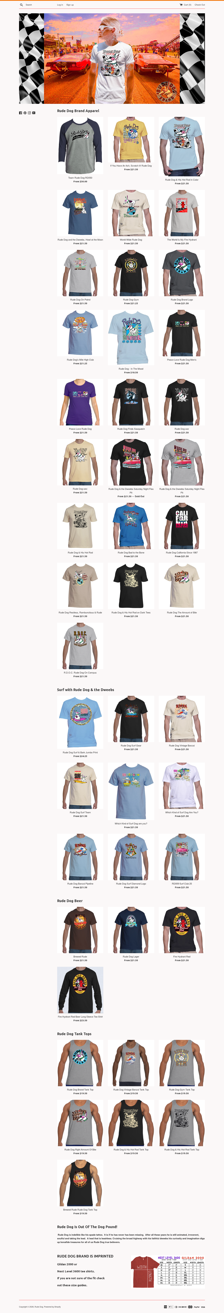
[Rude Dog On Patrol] (80, 273)
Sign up (70, 4)
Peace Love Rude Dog (80, 428)
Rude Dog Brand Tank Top (80, 1089)
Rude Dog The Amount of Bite (182, 612)
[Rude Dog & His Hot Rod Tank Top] (131, 1123)
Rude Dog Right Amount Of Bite (80, 1149)
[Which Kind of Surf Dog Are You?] (182, 786)
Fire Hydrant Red (181, 956)
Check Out (200, 4)
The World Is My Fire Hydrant (182, 239)
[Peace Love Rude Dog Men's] (182, 333)
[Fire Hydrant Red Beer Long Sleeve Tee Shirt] (80, 990)
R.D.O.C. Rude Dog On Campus (80, 672)
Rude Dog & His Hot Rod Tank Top (131, 1149)
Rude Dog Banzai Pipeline (80, 883)
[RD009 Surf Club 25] (182, 857)
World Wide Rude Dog (131, 239)
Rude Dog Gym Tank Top (182, 1089)
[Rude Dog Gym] (131, 273)
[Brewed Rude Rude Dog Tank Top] (80, 1183)
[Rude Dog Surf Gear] (131, 719)
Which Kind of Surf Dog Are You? (181, 812)
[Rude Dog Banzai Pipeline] (80, 857)
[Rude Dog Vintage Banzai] (182, 719)
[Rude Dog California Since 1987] (182, 526)
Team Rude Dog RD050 (80, 177)
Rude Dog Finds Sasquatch (131, 428)
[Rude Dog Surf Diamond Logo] (131, 857)
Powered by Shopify (52, 1306)
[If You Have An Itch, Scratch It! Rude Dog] (131, 139)
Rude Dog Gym (131, 299)
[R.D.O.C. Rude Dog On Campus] (80, 646)
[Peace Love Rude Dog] (80, 402)
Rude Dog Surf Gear (131, 745)
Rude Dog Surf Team (80, 812)
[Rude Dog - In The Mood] (131, 337)
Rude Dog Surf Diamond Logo (131, 883)
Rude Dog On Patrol (80, 299)
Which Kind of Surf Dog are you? (131, 823)
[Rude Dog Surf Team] (80, 786)
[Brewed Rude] (80, 930)
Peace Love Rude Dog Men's (181, 359)
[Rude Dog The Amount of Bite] (182, 586)
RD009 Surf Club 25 (182, 883)
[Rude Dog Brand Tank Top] (80, 1063)
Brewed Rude (80, 956)
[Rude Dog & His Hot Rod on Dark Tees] (131, 586)
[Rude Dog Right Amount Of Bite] (80, 1123)
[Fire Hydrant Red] (182, 930)
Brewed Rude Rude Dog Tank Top (80, 1209)
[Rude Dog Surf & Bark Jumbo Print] (80, 722)
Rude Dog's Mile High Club (80, 359)
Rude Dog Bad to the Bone (131, 552)
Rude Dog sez (182, 428)
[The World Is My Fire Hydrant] (182, 213)
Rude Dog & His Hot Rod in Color (181, 179)
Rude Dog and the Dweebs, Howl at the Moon (80, 239)
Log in (60, 4)
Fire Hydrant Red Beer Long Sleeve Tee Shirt (80, 1016)
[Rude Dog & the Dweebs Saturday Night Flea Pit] (131, 462)
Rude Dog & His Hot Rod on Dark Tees (131, 612)
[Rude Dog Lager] (131, 930)
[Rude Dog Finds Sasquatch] (131, 402)
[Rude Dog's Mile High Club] (80, 333)
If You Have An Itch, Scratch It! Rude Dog (131, 165)
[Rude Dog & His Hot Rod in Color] (182, 146)
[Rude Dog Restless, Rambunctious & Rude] (80, 586)
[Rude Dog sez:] (80, 462)
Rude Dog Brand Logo (182, 299)
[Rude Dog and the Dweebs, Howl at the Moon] (80, 213)
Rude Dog (39, 1306)
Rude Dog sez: (80, 488)
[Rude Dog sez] (182, 402)
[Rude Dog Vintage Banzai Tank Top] (131, 1063)
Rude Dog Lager (131, 956)
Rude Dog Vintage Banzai (182, 745)
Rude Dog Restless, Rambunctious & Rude (80, 612)
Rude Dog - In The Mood (131, 368)
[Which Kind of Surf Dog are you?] (131, 791)
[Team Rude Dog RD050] (80, 145)
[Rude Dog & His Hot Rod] (80, 526)
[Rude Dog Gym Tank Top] (182, 1063)
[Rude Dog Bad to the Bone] (131, 526)
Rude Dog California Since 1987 (182, 552)
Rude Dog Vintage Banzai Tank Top (131, 1089)
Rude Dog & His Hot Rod (80, 552)
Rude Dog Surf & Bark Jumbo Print (80, 752)
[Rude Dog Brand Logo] (182, 273)
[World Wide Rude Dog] (131, 213)
